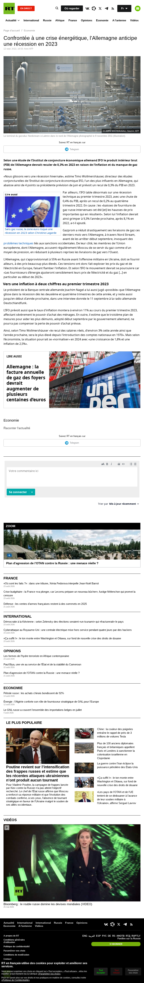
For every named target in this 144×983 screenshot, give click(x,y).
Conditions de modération (16, 955)
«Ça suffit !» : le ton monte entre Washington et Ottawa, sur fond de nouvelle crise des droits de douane (62, 638)
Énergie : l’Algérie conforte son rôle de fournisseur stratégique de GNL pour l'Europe (51, 701)
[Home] (9, 8)
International (31, 20)
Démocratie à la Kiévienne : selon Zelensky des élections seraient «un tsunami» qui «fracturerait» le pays (64, 621)
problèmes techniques (18, 243)
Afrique (59, 20)
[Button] (137, 8)
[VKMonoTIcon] (87, 8)
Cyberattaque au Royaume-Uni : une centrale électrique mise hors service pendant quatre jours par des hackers (68, 629)
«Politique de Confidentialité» (15, 980)
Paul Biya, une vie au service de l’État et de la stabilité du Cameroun (42, 664)
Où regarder (71, 8)
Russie (47, 20)
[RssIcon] (113, 8)
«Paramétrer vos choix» (49, 974)
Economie (102, 20)
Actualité (10, 20)
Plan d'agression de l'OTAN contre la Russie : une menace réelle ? (42, 672)
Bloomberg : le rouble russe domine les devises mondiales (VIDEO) (48, 904)
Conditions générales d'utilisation (14, 941)
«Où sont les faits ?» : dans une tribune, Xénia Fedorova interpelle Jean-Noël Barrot (51, 583)
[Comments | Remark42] (72, 484)
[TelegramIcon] (106, 8)
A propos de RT (11, 936)
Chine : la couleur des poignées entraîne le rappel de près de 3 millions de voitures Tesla (115, 733)
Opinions (86, 20)
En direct (26, 8)
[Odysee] (94, 8)
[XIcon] (100, 8)
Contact (7, 959)
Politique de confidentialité (17, 946)
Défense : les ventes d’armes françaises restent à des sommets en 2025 (45, 603)
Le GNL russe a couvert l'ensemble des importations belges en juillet (43, 709)
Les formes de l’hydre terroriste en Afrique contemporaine (36, 655)
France (72, 20)
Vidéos (134, 20)
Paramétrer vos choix (14, 951)
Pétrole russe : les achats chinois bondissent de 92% (34, 693)
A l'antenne (119, 20)
